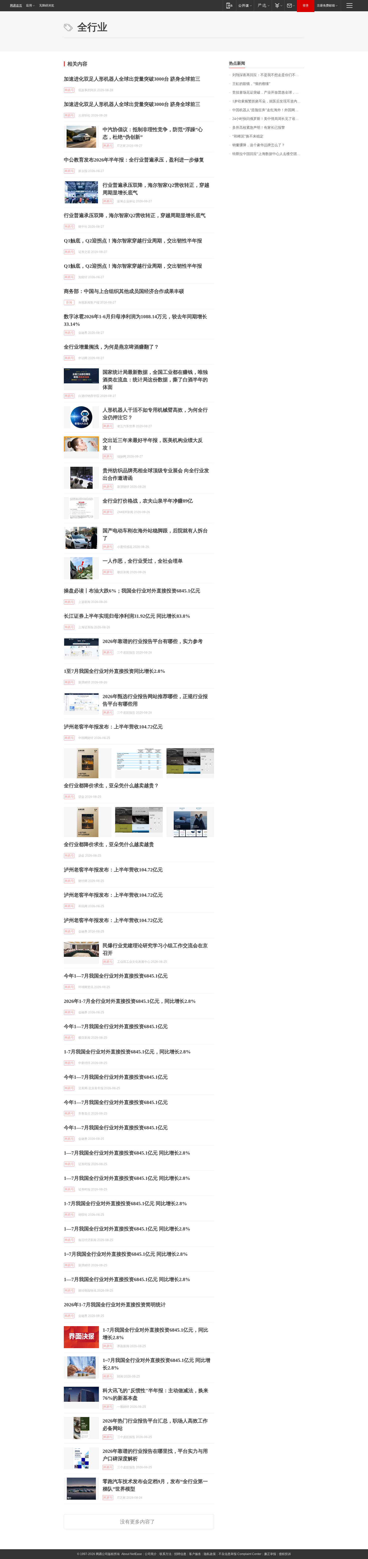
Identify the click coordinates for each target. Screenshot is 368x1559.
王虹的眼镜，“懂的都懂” (251, 84)
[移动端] (229, 5)
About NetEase (131, 1554)
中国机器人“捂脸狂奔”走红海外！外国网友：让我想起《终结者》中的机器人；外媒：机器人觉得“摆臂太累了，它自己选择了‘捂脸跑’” (268, 110)
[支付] (278, 5)
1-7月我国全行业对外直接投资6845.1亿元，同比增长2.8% (127, 1051)
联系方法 (165, 1554)
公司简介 (151, 1554)
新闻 (69, 302)
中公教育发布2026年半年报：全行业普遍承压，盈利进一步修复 (134, 160)
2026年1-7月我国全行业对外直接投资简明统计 (115, 1304)
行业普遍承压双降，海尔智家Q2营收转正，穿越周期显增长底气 (135, 215)
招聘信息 (180, 1554)
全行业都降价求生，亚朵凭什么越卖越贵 (109, 844)
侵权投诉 (285, 1554)
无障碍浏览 (46, 5)
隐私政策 (210, 1554)
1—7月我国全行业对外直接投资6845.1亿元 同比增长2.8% (127, 1153)
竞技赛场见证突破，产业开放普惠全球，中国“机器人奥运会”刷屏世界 (268, 92)
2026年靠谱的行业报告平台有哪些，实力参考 (153, 641)
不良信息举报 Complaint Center (240, 1554)
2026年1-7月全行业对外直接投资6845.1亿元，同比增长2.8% (130, 1001)
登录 (306, 5)
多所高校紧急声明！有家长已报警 (258, 127)
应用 (29, 5)
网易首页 (16, 5)
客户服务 (195, 1554)
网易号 (69, 90)
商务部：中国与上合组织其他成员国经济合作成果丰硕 (124, 291)
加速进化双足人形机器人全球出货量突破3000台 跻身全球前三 (132, 79)
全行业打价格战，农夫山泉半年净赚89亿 (148, 501)
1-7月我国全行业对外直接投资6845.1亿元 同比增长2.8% (125, 1203)
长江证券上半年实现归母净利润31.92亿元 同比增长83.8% (127, 616)
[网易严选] (263, 5)
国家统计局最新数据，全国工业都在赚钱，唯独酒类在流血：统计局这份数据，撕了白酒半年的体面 (155, 379)
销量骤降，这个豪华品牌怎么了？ (258, 145)
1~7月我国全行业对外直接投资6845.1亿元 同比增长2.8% (126, 1254)
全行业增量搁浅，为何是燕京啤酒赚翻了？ (111, 347)
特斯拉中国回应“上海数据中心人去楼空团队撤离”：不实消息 (268, 154)
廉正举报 (270, 1554)
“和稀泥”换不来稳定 (247, 136)
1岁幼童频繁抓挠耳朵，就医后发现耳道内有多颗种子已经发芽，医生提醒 (268, 101)
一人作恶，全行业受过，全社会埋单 (143, 561)
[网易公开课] (245, 5)
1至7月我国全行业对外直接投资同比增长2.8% (114, 671)
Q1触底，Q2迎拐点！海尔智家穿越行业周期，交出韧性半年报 (133, 240)
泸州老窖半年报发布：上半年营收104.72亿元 (113, 726)
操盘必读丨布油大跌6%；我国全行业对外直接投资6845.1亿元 (132, 590)
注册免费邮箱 (326, 5)
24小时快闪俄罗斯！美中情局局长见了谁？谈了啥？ (268, 119)
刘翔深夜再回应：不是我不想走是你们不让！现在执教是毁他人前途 (268, 75)
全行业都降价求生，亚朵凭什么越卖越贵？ (111, 785)
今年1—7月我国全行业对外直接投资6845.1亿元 (116, 976)
